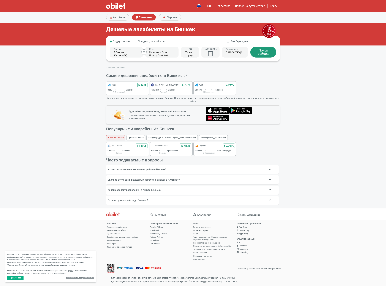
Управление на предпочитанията (80, 278)
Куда (151, 49)
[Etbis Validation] (110, 269)
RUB (208, 6)
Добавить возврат (210, 49)
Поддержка (223, 6)
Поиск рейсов (263, 52)
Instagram (243, 249)
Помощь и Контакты (202, 256)
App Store (243, 227)
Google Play (244, 230)
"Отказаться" (12, 265)
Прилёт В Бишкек (136, 138)
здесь (70, 271)
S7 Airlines (154, 240)
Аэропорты (112, 243)
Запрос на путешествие (250, 6)
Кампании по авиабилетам (119, 247)
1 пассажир (234, 52)
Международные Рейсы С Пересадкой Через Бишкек (172, 138)
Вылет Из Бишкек (116, 138)
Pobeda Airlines (156, 237)
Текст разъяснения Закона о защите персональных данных (210, 238)
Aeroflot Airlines (156, 227)
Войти (273, 6)
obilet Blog (243, 252)
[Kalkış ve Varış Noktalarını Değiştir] (144, 52)
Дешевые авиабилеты (117, 227)
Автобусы (118, 17)
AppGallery (243, 234)
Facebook (243, 246)
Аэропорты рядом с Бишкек (213, 138)
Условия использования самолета (209, 249)
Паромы (171, 17)
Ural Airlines (155, 243)
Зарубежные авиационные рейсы (122, 237)
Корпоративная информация (206, 243)
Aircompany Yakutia (158, 234)
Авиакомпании (114, 240)
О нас (195, 234)
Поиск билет (199, 259)
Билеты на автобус (201, 227)
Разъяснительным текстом (63, 265)
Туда (190, 49)
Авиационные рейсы (116, 230)
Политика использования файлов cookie (212, 246)
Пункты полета (113, 234)
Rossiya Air (154, 230)
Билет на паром (200, 230)
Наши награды (200, 253)
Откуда (117, 49)
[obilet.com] (123, 8)
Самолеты (145, 17)
